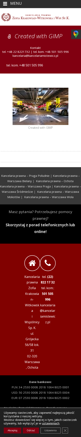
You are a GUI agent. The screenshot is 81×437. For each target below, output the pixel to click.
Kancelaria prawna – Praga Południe (25, 176)
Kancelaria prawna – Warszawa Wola (49, 197)
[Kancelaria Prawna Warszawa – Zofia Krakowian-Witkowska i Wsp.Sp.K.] (40, 16)
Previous (23, 104)
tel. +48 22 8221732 (16, 52)
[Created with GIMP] (40, 106)
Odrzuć (31, 430)
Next (61, 104)
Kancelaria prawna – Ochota (55, 181)
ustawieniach (50, 423)
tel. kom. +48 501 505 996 (51, 52)
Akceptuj (12, 430)
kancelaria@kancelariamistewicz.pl (35, 56)
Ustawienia (50, 430)
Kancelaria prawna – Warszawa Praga (25, 186)
